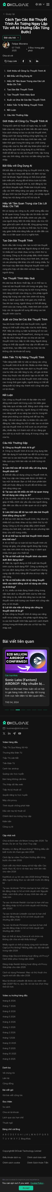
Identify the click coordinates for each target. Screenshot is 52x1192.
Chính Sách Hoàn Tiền (37, 1162)
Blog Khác (26, 1138)
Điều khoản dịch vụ (12, 1157)
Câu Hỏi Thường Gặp (17, 115)
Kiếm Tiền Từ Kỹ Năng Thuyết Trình (25, 105)
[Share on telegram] (14, 733)
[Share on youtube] (19, 733)
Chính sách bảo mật (36, 1157)
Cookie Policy (36, 1183)
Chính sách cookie (11, 1162)
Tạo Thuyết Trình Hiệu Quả (21, 94)
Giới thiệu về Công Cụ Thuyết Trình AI (26, 71)
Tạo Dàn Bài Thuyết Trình (20, 89)
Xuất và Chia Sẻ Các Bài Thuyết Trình (26, 100)
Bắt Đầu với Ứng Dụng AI (19, 76)
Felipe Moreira (20, 44)
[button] (40, 4)
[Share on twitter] (4, 733)
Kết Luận (11, 110)
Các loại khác (13, 675)
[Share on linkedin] (9, 733)
